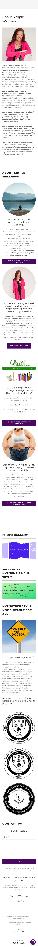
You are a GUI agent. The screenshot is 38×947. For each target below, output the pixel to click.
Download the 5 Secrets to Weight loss (19, 503)
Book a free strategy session (19, 261)
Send (19, 861)
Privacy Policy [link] (11, 870)
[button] (4, 4)
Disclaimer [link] (19, 932)
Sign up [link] (19, 929)
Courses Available (19, 346)
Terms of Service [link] (22, 870)
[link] (19, 943)
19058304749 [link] (19, 901)
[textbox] (19, 837)
